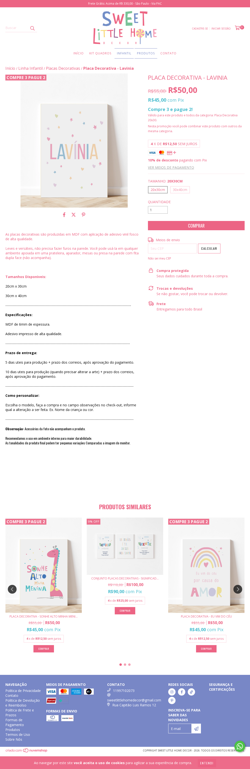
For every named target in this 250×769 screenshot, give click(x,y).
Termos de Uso (17, 734)
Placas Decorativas (63, 68)
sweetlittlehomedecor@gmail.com (134, 700)
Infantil (124, 53)
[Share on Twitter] (73, 214)
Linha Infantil (30, 68)
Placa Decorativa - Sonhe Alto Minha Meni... (44, 616)
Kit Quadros (100, 53)
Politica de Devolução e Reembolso (22, 703)
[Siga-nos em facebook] (181, 692)
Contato (168, 53)
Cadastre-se (200, 28)
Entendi (207, 763)
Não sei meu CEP (159, 258)
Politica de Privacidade (23, 690)
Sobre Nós (13, 739)
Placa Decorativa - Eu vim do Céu (206, 616)
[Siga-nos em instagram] (172, 692)
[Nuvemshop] (26, 752)
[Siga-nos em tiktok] (191, 692)
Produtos (146, 53)
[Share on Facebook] (64, 214)
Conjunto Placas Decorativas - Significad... (125, 578)
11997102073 (124, 690)
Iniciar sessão (221, 28)
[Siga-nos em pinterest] (172, 700)
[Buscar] (32, 27)
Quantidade (159, 202)
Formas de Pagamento (14, 722)
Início (78, 53)
